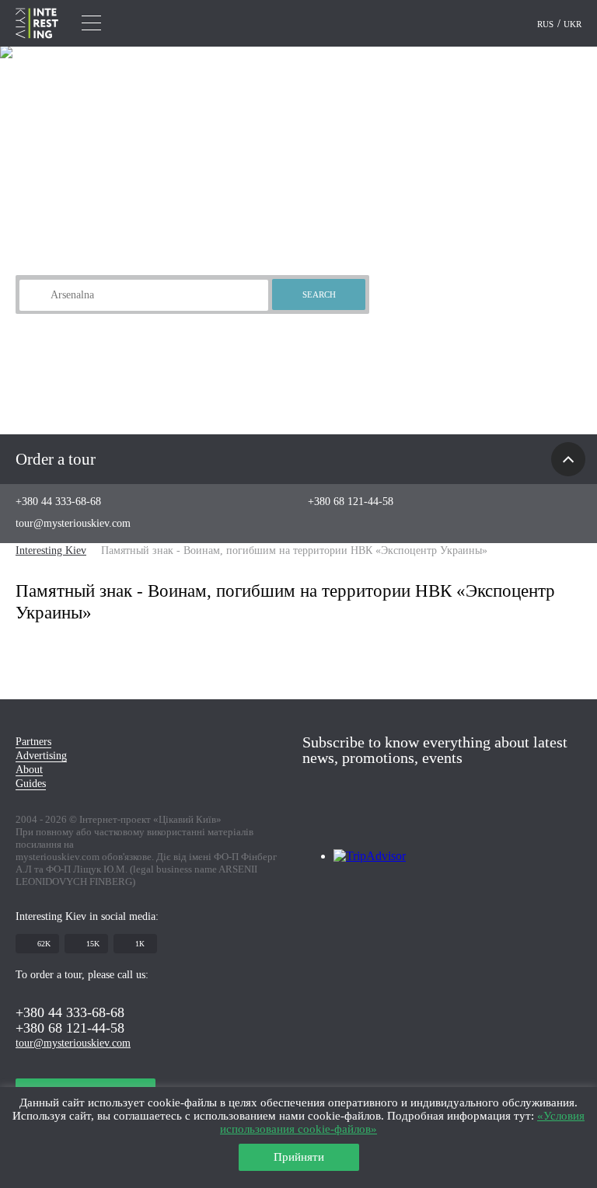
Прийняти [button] (299, 1157)
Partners (33, 741)
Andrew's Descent (104, 320)
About (29, 769)
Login (513, 24)
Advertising (41, 755)
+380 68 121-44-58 (350, 501)
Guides (31, 783)
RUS (546, 24)
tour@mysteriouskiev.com (73, 523)
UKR (572, 24)
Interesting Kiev (51, 550)
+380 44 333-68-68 (58, 501)
